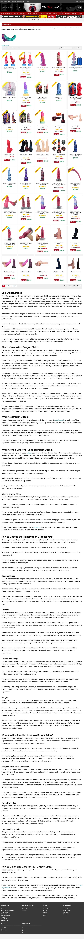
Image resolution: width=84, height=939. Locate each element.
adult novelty (60, 420)
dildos (29, 453)
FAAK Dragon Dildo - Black (59, 272)
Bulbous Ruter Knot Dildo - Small (75, 68)
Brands (44, 915)
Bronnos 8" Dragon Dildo (58, 68)
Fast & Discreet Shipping (7, 910)
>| (15, 286)
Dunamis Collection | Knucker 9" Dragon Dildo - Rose (58, 212)
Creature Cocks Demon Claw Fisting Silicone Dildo (75, 99)
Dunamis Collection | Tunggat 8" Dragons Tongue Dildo (42, 243)
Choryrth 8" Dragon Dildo (26, 98)
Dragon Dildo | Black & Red (59, 126)
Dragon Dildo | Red (9, 154)
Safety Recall (4, 920)
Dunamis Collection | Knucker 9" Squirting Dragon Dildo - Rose (9, 243)
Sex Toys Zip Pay (5, 915)
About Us (3, 909)
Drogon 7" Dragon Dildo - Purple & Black (26, 183)
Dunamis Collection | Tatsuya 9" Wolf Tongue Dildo (26, 243)
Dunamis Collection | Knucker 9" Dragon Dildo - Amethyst (42, 212)
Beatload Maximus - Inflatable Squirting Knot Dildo (9, 69)
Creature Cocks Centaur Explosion (42, 98)
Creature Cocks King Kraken (42, 126)
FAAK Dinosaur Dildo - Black (75, 242)
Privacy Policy (4, 912)
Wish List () (66, 912)
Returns (3, 917)
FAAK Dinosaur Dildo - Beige (59, 242)
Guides (44, 914)
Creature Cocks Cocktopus (59, 98)
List (6, 48)
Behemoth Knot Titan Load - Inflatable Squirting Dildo (25, 69)
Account (65, 909)
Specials (45, 912)
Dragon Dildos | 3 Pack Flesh (42, 155)
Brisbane (3, 927)
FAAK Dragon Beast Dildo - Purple (26, 272)
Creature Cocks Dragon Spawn (26, 126)
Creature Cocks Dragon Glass (9, 126)
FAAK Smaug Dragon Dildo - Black (75, 272)
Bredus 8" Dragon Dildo (42, 68)
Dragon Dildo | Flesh (75, 126)
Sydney (3, 929)
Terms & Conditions (6, 914)
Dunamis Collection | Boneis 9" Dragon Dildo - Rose (58, 184)
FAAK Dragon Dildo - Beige (42, 272)
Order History (66, 910)
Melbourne (4, 931)
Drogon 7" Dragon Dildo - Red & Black (42, 183)
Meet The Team (5, 919)
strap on (37, 527)
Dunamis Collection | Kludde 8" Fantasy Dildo (26, 211)
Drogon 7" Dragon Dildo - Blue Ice (9, 183)
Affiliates (45, 910)
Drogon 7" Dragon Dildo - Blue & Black (75, 155)
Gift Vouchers (46, 909)
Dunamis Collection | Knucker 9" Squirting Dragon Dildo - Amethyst (75, 212)
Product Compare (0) (13, 48)
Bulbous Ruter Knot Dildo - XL (9, 98)
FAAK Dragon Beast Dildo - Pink (9, 272)
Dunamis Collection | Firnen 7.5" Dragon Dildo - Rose (9, 212)
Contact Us (25, 909)
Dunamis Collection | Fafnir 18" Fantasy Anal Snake (75, 184)
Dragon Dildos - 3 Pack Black (26, 155)
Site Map (24, 910)
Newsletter (66, 914)
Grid (3, 48)
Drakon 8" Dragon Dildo (59, 154)
